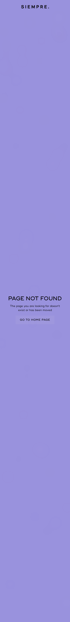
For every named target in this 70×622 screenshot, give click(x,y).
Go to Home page (35, 320)
